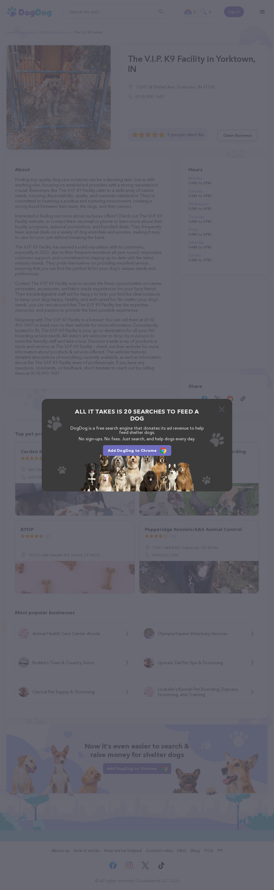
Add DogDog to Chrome (132, 450)
